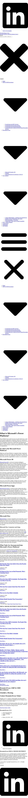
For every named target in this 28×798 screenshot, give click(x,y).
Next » (20, 603)
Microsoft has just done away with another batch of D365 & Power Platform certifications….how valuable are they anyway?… (13, 659)
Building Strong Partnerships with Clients (13, 218)
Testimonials (5, 224)
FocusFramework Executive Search (12, 125)
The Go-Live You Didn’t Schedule (9, 593)
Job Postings (5, 225)
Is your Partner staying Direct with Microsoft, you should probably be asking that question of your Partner (13, 674)
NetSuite (7, 173)
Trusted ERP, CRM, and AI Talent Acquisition (14, 221)
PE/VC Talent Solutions (8, 222)
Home (4, 81)
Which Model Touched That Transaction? (11, 599)
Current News (5, 223)
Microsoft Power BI (4, 462)
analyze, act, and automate (11, 550)
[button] (14, 255)
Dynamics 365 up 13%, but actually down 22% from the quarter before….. (12, 644)
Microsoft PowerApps (4, 488)
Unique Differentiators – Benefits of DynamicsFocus (16, 217)
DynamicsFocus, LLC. (4, 33)
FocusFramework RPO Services (11, 124)
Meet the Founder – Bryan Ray (11, 220)
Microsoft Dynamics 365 (10, 172)
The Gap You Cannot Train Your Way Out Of (12, 586)
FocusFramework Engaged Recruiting (13, 126)
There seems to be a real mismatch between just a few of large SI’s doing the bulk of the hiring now (13, 666)
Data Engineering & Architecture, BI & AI (14, 174)
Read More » (2, 568)
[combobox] (6, 36)
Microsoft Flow (3, 518)
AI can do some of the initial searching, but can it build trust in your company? (13, 680)
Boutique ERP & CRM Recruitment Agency (9, 34)
